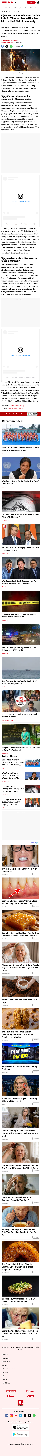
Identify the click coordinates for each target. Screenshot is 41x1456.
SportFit (4, 453)
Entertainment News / (13, 8)
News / (3, 8)
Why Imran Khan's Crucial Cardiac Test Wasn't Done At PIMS (20, 482)
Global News (5, 487)
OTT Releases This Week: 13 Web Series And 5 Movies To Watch (20, 715)
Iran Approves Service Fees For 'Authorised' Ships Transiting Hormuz (19, 682)
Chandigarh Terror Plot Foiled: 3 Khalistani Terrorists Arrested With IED (19, 615)
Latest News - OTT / (26, 8)
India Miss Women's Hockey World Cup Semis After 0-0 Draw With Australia (20, 449)
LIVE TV (32, 2)
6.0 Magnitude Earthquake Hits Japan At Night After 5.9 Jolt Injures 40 (20, 515)
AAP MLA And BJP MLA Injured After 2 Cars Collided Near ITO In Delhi (19, 649)
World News (5, 686)
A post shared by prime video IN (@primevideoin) (20, 224)
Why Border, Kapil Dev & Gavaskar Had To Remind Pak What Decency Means (19, 582)
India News (5, 553)
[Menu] (38, 2)
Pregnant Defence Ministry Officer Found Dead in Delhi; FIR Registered (21, 748)
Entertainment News (7, 43)
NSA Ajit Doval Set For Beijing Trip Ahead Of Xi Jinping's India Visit (20, 549)
